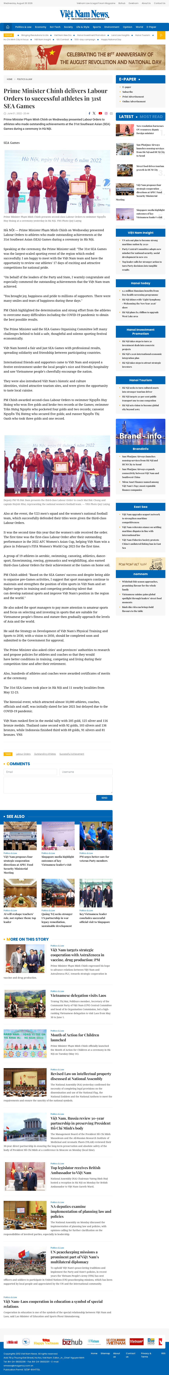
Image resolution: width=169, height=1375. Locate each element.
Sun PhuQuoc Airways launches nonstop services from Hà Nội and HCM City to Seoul (150, 150)
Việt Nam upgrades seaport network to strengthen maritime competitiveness (141, 518)
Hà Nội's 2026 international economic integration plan (142, 356)
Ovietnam (133, 3)
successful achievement (71, 754)
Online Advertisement (134, 101)
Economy (40, 27)
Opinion (127, 27)
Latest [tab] (126, 116)
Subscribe (127, 91)
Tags (8, 754)
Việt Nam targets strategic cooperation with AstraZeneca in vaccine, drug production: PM (77, 954)
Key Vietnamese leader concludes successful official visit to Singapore (95, 918)
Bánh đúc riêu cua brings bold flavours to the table (137, 609)
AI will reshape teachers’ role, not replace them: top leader (20, 918)
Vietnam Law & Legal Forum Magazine (96, 3)
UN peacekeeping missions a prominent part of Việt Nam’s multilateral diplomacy (75, 1256)
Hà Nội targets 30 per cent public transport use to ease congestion (139, 398)
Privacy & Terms (146, 1355)
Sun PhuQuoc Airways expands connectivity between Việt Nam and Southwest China (140, 473)
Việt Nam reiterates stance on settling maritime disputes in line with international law (141, 531)
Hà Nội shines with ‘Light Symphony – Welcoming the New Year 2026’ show (141, 303)
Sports (97, 27)
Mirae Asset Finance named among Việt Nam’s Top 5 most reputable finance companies (140, 485)
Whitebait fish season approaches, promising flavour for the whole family (140, 585)
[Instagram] (106, 113)
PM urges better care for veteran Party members (94, 858)
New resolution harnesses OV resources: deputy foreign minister (150, 129)
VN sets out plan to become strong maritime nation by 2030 (140, 242)
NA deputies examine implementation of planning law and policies (81, 1211)
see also (16, 816)
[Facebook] (89, 113)
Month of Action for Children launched (75, 1037)
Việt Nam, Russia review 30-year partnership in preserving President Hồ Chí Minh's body (81, 1123)
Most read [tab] (151, 116)
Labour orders (23, 754)
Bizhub (121, 3)
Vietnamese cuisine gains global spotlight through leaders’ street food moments (142, 598)
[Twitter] (94, 113)
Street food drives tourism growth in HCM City (150, 168)
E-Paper (151, 27)
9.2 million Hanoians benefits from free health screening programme (140, 292)
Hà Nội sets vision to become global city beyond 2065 (140, 407)
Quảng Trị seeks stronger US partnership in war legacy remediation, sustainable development (57, 920)
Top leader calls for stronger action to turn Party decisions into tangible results (142, 265)
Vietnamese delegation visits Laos (78, 995)
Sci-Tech (55, 27)
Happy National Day (111, 39)
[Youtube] (100, 113)
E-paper (127, 79)
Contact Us (159, 3)
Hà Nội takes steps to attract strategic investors (141, 364)
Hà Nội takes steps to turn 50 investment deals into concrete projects (138, 345)
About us (116, 1355)
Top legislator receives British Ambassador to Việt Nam (75, 1170)
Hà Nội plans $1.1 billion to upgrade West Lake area (140, 314)
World (139, 27)
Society (68, 27)
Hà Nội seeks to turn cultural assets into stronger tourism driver (140, 389)
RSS (163, 1353)
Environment (111, 27)
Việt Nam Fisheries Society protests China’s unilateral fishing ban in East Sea (141, 543)
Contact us (130, 1355)
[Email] (111, 113)
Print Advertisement (133, 96)
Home (9, 79)
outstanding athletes (45, 754)
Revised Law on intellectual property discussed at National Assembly (81, 1076)
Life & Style (82, 27)
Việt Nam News (84, 15)
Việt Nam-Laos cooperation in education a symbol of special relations (53, 1304)
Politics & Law (23, 27)
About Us (146, 3)
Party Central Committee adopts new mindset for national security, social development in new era (141, 253)
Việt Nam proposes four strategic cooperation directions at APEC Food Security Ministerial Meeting (18, 864)
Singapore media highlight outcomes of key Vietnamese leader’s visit (58, 860)
